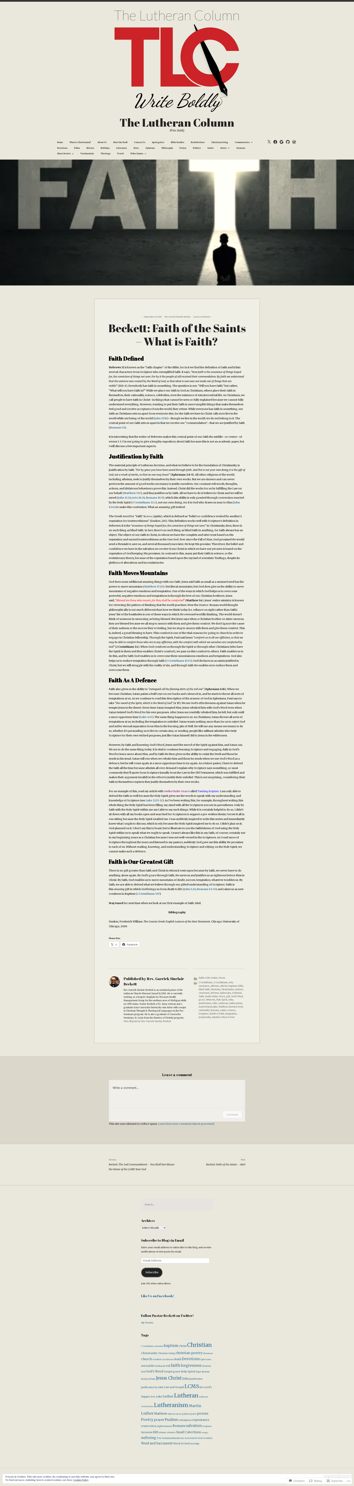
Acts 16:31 (138, 497)
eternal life (148, 1365)
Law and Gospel (174, 1387)
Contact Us (139, 142)
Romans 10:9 (154, 497)
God (143, 1371)
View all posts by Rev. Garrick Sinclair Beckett (147, 1021)
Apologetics (158, 142)
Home (60, 142)
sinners (171, 1432)
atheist (223, 986)
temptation (231, 1013)
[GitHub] (288, 142)
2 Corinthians (221, 982)
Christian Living (219, 142)
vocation (207, 1438)
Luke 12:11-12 (154, 800)
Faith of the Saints (208, 978)
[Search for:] (177, 1204)
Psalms (171, 1419)
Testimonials (87, 153)
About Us (102, 142)
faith (201, 996)
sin (155, 1432)
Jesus (152, 1378)
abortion (159, 1346)
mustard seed (235, 1006)
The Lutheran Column (177, 122)
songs (205, 1432)
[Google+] (281, 142)
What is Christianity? (80, 142)
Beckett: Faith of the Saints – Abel (225, 1162)
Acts (231, 982)
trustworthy (205, 1017)
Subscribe (151, 1272)
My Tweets (147, 1322)
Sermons (240, 148)
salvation (194, 1426)
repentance (200, 1420)
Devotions (62, 148)
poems (202, 1413)
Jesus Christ (169, 1378)
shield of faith (216, 1013)
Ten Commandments (168, 1438)
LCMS (192, 1386)
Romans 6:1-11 (206, 889)
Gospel (168, 1371)
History (90, 148)
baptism (232, 986)
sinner (162, 1432)
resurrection (148, 1426)
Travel (120, 153)
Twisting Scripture (208, 791)
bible (240, 986)
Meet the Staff (120, 142)
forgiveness (191, 1365)
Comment (232, 1114)
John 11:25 (124, 497)
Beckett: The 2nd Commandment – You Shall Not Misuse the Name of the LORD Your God (141, 1165)
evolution (237, 993)
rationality (204, 1010)
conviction (204, 993)
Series (223, 148)
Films (77, 148)
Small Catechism (188, 1432)
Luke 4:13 (146, 717)
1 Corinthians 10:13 (178, 660)
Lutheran (223, 1003)
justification (205, 1003)
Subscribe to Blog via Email (162, 1240)
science (231, 1010)
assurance (204, 986)
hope (198, 1371)
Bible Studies (177, 142)
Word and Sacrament (157, 1443)
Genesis (206, 1366)
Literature (121, 148)
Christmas (208, 1353)
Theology (105, 153)
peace (193, 1414)
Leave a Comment (201, 316)
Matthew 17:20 (153, 586)
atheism (215, 986)
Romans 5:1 (117, 427)
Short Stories (64, 153)
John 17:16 (161, 418)
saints (223, 1010)
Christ (183, 1346)
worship (194, 1443)
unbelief (216, 1017)
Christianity (227, 989)
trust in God (196, 1438)
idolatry (145, 1379)
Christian (215, 989)
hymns (206, 1371)
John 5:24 (190, 889)
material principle (208, 1006)
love (153, 1396)
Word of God (227, 1017)
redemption (185, 1420)
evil (168, 1365)
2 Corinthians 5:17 (148, 893)
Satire (210, 148)
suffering (148, 1438)
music (178, 1414)
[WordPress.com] (294, 142)
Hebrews (210, 999)
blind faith (204, 989)
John (230, 999)
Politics (197, 148)
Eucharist (160, 1366)
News (136, 148)
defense (215, 993)
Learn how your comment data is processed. (186, 1123)
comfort (239, 989)
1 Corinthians (205, 982)
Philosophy (167, 148)
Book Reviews (198, 142)
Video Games (136, 153)
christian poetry (189, 1353)
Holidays (105, 148)
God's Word (237, 996)
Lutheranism (235, 1003)
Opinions (150, 148)
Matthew (222, 1006)
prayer (159, 1420)
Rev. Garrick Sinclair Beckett (177, 316)
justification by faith (152, 1387)
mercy (171, 1413)
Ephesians (225, 993)
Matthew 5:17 (132, 493)
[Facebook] (275, 142)
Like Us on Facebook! (157, 1296)
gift (228, 996)
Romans (215, 1010)
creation (157, 1359)
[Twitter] (269, 142)
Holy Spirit (221, 999)
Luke (214, 1003)
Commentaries (242, 142)
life (201, 1387)
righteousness (164, 1426)
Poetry (183, 148)
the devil (185, 1438)
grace (202, 999)
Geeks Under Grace (176, 791)
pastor (186, 1413)
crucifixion (167, 1359)
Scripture (203, 1013)
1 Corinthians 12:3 (144, 502)
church (146, 1359)
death (177, 1359)
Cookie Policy (80, 1480)
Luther (168, 1396)
